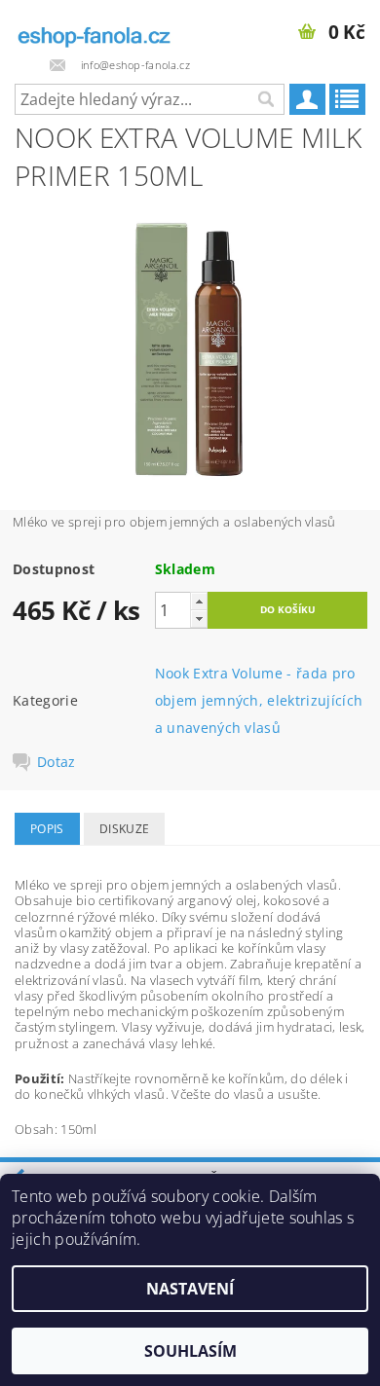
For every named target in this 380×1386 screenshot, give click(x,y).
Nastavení (190, 1288)
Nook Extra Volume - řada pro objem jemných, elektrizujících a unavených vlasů (259, 700)
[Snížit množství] (199, 618)
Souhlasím (190, 1351)
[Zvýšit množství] (199, 601)
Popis (47, 829)
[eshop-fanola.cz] (95, 25)
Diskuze (124, 829)
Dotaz (56, 762)
